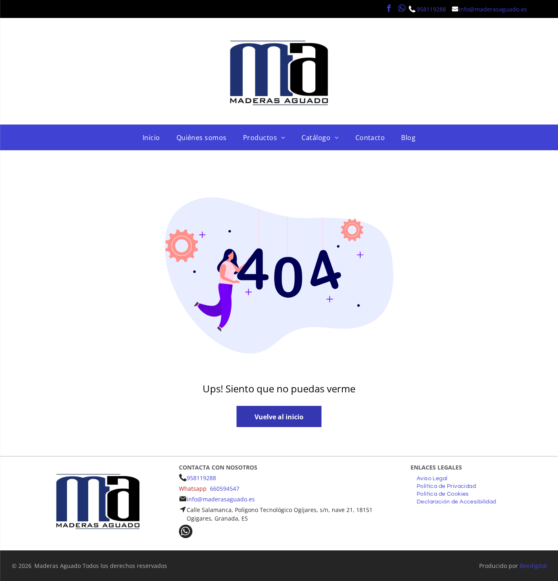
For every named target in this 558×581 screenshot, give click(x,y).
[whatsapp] (402, 9)
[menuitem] (151, 137)
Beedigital (533, 566)
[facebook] (389, 9)
